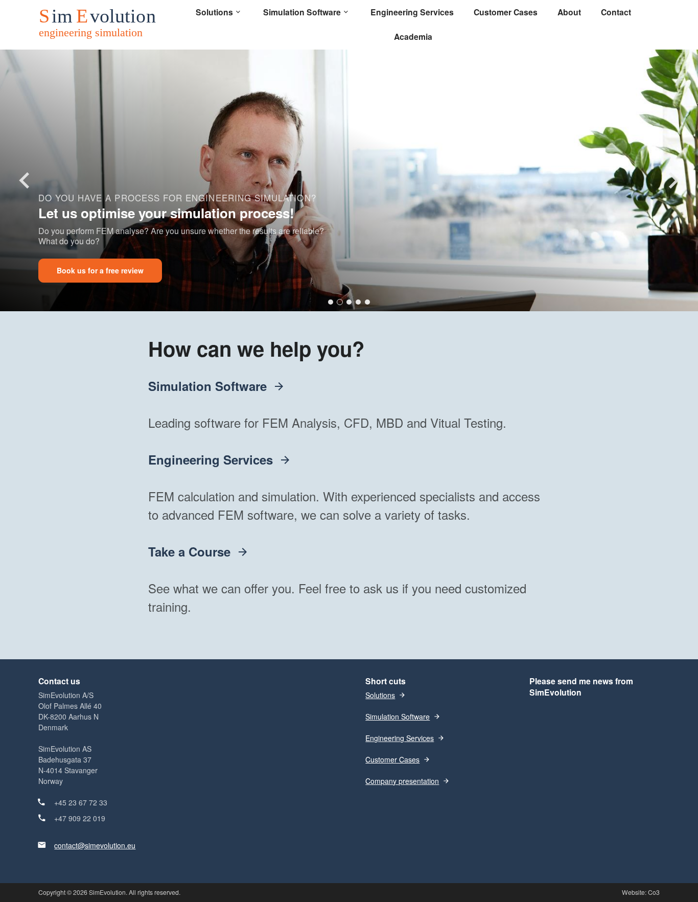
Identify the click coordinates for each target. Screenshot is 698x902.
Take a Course (189, 551)
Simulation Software (207, 386)
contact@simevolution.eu (94, 845)
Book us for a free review (100, 270)
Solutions (380, 695)
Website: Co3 (641, 892)
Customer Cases (392, 759)
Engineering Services (210, 459)
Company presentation (402, 781)
